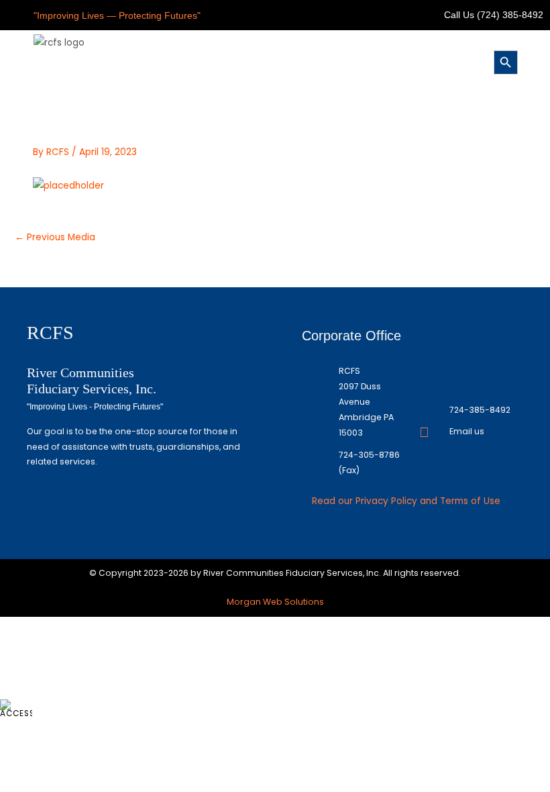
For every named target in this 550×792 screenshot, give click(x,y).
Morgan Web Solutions (275, 601)
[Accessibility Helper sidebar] (16, 709)
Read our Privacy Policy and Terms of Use (406, 501)
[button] (272, 60)
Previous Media (55, 237)
